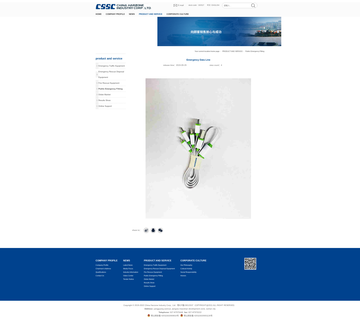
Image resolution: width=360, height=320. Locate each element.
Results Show (104, 100)
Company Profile (102, 265)
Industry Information (130, 272)
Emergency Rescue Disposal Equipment (111, 74)
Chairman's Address (103, 269)
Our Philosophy (186, 265)
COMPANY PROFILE (115, 14)
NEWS (132, 14)
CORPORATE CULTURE (177, 14)
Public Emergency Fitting (254, 51)
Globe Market (104, 94)
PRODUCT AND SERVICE (150, 14)
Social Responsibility (188, 272)
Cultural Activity (186, 269)
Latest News (128, 265)
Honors (183, 276)
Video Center (128, 276)
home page (215, 51)
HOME (99, 14)
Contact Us (100, 276)
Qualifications (101, 272)
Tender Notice (128, 279)
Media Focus (128, 269)
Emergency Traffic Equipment (111, 66)
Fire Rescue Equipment (108, 83)
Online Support (105, 106)
